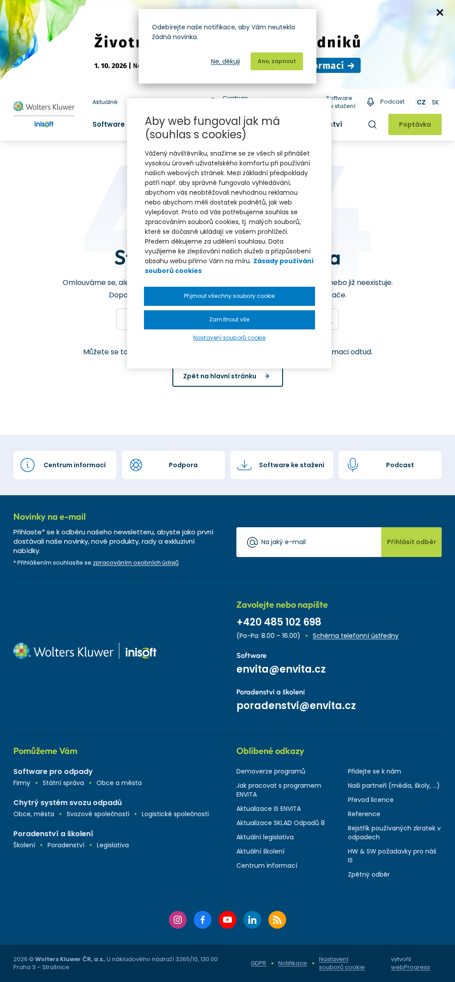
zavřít (440, 12)
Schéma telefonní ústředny (356, 635)
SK (435, 102)
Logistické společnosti (175, 814)
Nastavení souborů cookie (342, 963)
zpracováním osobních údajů (136, 562)
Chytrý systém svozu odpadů (67, 803)
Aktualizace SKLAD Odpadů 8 (280, 822)
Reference (364, 814)
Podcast (392, 102)
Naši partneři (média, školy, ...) (394, 785)
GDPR (258, 963)
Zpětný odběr (369, 874)
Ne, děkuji (225, 61)
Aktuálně (105, 102)
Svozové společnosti (98, 814)
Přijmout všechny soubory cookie (229, 296)
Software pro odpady (53, 771)
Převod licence (371, 799)
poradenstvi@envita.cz (296, 706)
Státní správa (63, 782)
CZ (421, 102)
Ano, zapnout (277, 61)
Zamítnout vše (229, 319)
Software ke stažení (340, 102)
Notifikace (292, 963)
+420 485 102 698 (278, 622)
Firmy (21, 782)
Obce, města (33, 814)
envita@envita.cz (281, 669)
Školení (24, 845)
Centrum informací (266, 865)
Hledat (372, 124)
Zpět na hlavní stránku (219, 376)
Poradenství (66, 845)
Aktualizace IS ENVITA (268, 808)
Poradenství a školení (53, 834)
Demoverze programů (270, 771)
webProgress (410, 967)
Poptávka (415, 124)
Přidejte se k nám (374, 771)
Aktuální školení (260, 851)
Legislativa (113, 845)
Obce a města (119, 782)
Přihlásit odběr (411, 541)
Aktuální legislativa (265, 837)
